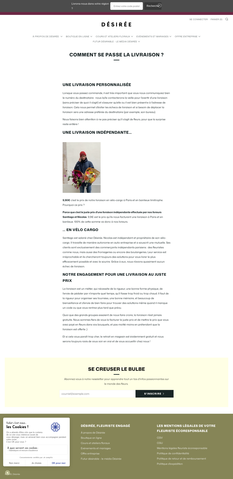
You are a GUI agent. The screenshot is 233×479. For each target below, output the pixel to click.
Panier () (216, 19)
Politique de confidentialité (173, 453)
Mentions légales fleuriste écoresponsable (182, 448)
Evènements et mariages (152, 36)
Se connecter (199, 19)
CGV (160, 437)
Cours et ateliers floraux (113, 36)
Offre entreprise (186, 36)
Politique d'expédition (170, 464)
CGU (160, 443)
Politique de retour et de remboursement (181, 458)
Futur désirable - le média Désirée (115, 41)
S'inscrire (153, 393)
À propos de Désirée (46, 36)
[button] (159, 5)
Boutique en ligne (77, 36)
